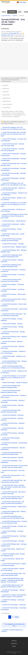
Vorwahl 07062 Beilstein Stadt (10, 554)
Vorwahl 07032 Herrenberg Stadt (11, 279)
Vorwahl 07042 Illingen (8, 356)
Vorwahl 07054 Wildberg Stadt (11, 511)
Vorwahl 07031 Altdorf (8, 247)
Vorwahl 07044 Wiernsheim (10, 423)
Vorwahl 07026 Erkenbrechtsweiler (12, 239)
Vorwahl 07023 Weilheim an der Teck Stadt (14, 202)
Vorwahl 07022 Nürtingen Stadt (11, 163)
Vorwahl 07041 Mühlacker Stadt (11, 336)
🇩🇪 (21, 2)
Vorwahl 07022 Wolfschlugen (10, 178)
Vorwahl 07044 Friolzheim (9, 405)
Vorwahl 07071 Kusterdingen (10, 590)
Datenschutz (14, 643)
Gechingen (21, 541)
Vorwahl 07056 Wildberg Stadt (11, 544)
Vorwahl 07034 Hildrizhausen (10, 331)
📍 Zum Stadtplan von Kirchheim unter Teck (14, 625)
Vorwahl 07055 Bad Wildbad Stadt (12, 516)
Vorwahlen (12, 12)
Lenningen (21, 243)
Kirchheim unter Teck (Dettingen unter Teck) (13, 129)
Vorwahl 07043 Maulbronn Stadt (11, 390)
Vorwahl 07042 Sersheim (9, 371)
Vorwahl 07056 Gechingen (9, 541)
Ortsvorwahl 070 (14, 33)
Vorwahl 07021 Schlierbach (9, 148)
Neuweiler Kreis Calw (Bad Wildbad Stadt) (12, 518)
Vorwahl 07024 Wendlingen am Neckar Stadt (14, 214)
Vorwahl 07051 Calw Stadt (9, 470)
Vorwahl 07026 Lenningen (9, 243)
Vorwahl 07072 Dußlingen (9, 599)
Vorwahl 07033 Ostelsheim (9, 304)
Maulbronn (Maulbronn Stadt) (9, 392)
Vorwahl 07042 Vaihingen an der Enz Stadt (14, 376)
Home (4, 12)
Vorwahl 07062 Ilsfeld (8, 558)
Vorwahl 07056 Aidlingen (9, 531)
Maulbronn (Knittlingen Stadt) (9, 387)
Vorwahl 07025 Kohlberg (9, 229)
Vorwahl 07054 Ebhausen (9, 506)
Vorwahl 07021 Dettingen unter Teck (12, 127)
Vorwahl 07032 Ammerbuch (10, 269)
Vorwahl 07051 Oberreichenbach (11, 475)
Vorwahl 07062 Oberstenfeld (10, 568)
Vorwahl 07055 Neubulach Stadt (11, 521)
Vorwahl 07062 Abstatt (8, 549)
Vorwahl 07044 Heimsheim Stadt (11, 410)
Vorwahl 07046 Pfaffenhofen (10, 447)
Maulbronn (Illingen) (21, 382)
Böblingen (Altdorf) (21, 247)
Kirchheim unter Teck (7, 35)
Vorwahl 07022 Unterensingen (10, 173)
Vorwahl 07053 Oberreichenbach (11, 501)
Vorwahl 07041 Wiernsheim (9, 346)
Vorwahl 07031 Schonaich (9, 260)
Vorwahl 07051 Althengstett (10, 460)
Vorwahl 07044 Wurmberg (9, 433)
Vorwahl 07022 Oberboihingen (10, 168)
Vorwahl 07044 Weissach (9, 418)
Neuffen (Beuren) (21, 221)
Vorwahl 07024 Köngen (8, 209)
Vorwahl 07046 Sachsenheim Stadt (12, 452)
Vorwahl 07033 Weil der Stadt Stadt (12, 314)
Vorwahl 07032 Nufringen (9, 289)
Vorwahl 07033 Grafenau (9, 294)
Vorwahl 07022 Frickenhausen (10, 153)
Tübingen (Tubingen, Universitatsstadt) (11, 596)
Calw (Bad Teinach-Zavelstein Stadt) (12, 467)
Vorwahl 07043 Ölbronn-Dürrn (10, 395)
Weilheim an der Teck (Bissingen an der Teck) (13, 185)
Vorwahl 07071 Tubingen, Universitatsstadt (14, 595)
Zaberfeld (20, 457)
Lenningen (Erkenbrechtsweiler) (9, 240)
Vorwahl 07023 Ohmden (9, 198)
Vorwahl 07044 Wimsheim (9, 428)
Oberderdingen (5, 439)
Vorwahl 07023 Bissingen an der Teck (12, 183)
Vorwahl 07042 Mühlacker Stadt (11, 361)
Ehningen (19, 323)
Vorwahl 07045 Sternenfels (9, 443)
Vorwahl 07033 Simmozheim (10, 309)
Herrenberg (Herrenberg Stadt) (9, 281)
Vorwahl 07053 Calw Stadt (9, 492)
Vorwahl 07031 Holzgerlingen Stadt (12, 255)
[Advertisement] (14, 56)
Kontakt (14, 646)
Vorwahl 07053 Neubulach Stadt (11, 496)
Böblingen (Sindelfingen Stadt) (9, 266)
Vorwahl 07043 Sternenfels (9, 400)
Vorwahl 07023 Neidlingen (9, 193)
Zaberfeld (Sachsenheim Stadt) (9, 454)
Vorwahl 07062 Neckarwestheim (11, 563)
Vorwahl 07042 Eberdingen (9, 351)
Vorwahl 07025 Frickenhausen (10, 224)
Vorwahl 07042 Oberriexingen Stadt (12, 366)
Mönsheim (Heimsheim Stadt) (9, 412)
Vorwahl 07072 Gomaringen (10, 604)
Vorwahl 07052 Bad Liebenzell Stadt (12, 480)
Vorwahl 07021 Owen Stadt (9, 144)
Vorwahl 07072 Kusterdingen (10, 608)
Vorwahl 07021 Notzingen (9, 139)
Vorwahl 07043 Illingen (8, 382)
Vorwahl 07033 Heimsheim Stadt (11, 299)
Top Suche (5, 2)
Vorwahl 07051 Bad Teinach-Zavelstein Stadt (14, 465)
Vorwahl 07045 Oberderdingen (11, 438)
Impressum (14, 640)
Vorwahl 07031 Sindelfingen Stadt (11, 265)
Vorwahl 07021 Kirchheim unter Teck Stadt (14, 132)
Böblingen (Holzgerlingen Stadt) (9, 256)
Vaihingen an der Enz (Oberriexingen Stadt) (13, 368)
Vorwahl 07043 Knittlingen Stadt (11, 385)
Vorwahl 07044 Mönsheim (9, 415)
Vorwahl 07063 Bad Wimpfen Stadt (12, 573)
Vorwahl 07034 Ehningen (9, 323)
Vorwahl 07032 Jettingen (9, 284)
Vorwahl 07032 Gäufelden (9, 274)
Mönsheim (21, 415)
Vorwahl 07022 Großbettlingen (10, 158)
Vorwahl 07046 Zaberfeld (9, 457)
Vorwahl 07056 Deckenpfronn (10, 536)
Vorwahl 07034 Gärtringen (9, 327)
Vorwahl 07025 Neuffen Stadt (10, 234)
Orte (19, 12)
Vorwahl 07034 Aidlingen (9, 318)
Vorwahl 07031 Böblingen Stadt (11, 250)
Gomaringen (22, 604)
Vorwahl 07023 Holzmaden (9, 188)
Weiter (17, 617)
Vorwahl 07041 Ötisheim (9, 341)
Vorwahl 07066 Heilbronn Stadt (11, 585)
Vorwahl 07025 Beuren (8, 221)
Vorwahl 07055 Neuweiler (9, 526)
